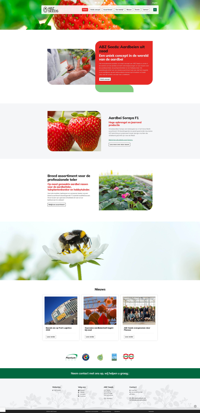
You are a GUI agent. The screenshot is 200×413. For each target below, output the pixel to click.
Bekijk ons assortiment (57, 205)
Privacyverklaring (106, 411)
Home (85, 10)
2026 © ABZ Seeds (51, 411)
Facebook (83, 396)
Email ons (134, 390)
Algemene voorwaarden (91, 411)
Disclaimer (117, 411)
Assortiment (107, 10)
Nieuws (129, 10)
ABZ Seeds (57, 390)
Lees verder (51, 337)
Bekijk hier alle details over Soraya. (121, 140)
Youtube (82, 390)
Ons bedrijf (119, 10)
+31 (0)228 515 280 (136, 392)
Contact (146, 10)
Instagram (83, 394)
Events (137, 10)
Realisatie (151, 411)
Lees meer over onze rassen (119, 144)
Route (133, 394)
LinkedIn (82, 392)
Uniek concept (95, 10)
